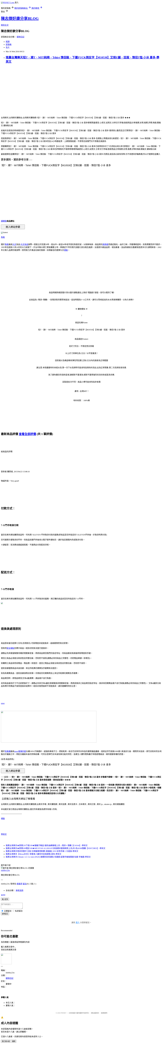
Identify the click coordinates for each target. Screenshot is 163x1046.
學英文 (4, 834)
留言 (25, 884)
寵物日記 (20, 37)
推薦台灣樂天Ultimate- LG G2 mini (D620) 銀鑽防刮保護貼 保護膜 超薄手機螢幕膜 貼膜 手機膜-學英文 (48, 857)
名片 (8, 47)
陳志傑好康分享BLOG (20, 18)
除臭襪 (8, 751)
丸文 (14, 244)
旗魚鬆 (105, 244)
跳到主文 (5, 25)
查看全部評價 (27, 434)
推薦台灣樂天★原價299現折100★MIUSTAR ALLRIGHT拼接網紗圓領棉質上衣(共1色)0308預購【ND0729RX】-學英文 (55, 848)
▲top (3, 895)
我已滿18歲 (6, 1041)
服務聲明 (104, 1013)
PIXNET (63, 1013)
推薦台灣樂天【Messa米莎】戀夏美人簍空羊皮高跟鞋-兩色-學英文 (33, 854)
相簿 (8, 42)
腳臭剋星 (22, 751)
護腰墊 (4, 221)
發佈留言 (5, 914)
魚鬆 (3, 237)
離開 (13, 1041)
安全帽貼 (10, 648)
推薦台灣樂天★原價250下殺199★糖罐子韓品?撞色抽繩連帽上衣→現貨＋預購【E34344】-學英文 (47, 845)
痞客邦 (19, 884)
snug (3, 703)
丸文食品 (24, 244)
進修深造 (19, 890)
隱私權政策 (95, 1013)
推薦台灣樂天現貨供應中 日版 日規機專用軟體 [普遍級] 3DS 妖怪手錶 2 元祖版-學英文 (42, 851)
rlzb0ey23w (5, 870)
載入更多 (5, 899)
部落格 (8, 44)
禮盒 (66, 250)
